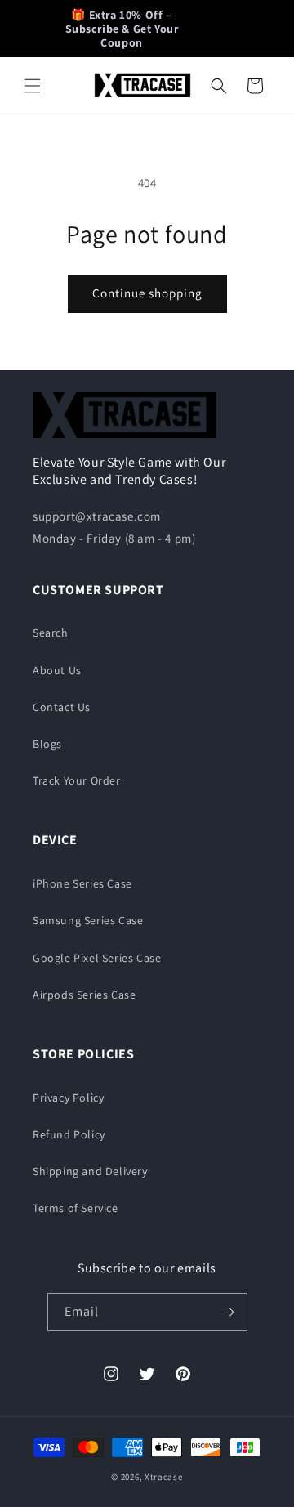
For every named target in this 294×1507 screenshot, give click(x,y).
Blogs (47, 743)
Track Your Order (77, 780)
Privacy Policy (68, 1097)
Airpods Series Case (84, 994)
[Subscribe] (229, 1312)
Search (51, 632)
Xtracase (164, 1476)
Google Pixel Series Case (97, 957)
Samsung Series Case (88, 920)
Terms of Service (75, 1208)
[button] (33, 86)
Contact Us (62, 707)
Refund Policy (69, 1134)
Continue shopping (147, 293)
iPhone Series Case (82, 883)
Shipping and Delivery (90, 1171)
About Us (57, 670)
